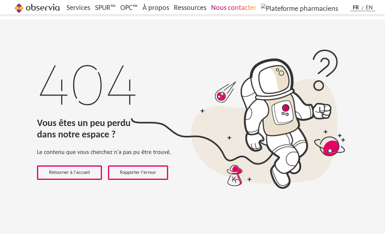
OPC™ (129, 8)
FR (356, 8)
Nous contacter (233, 8)
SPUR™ (105, 8)
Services (78, 8)
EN (369, 8)
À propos (156, 8)
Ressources (190, 8)
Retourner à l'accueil (69, 172)
